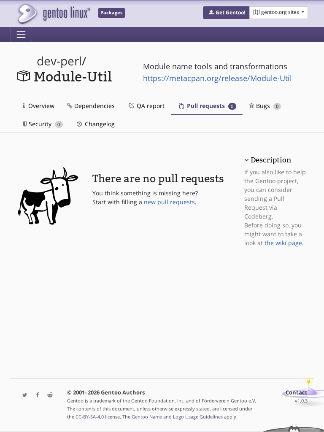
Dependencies (94, 106)
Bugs (266, 106)
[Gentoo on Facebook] (35, 395)
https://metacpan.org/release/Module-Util (217, 78)
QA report (150, 106)
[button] (226, 12)
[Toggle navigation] (21, 34)
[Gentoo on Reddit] (47, 395)
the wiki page (283, 243)
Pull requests (209, 106)
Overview (40, 106)
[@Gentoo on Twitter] (22, 395)
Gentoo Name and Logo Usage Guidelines (177, 416)
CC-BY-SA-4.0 (90, 416)
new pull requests (169, 202)
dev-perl (59, 61)
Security (43, 124)
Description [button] (271, 160)
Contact (297, 392)
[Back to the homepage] (53, 13)
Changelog (99, 124)
